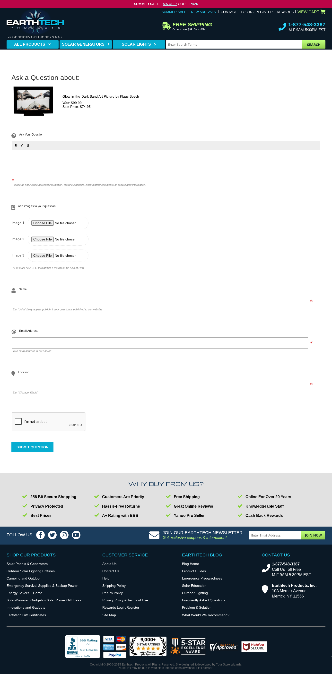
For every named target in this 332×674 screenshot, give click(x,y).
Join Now (313, 535)
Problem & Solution (196, 607)
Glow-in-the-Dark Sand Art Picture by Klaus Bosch (100, 96)
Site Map (109, 615)
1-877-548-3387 (306, 24)
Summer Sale (174, 12)
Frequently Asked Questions (203, 600)
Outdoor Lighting (195, 593)
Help (105, 578)
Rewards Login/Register (120, 607)
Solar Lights (136, 44)
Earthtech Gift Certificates (26, 615)
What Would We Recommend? (205, 615)
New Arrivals (203, 12)
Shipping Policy (114, 586)
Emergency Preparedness (202, 578)
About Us (109, 564)
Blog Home (190, 564)
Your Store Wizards (228, 664)
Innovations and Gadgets (26, 607)
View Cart (308, 12)
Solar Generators (83, 44)
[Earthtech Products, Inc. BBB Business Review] (82, 647)
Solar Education (194, 586)
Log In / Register (257, 12)
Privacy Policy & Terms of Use (125, 600)
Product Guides (194, 571)
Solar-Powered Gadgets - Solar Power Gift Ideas (44, 600)
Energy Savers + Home (24, 593)
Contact (229, 12)
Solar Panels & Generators (27, 564)
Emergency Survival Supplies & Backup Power (42, 586)
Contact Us (110, 571)
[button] (16, 145)
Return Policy (112, 593)
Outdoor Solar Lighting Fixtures (31, 571)
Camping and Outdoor (24, 578)
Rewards (285, 12)
